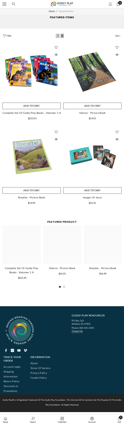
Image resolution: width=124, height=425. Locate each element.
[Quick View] (56, 55)
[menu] (4, 4)
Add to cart (31, 105)
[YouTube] (18, 350)
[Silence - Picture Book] (92, 72)
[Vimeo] (25, 350)
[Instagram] (12, 350)
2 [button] (64, 287)
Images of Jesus (92, 197)
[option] (21, 253)
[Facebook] (6, 350)
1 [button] (60, 287)
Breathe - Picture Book (31, 197)
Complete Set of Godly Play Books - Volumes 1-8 (31, 112)
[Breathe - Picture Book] (31, 156)
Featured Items (66, 11)
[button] (58, 36)
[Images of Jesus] (92, 156)
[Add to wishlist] (56, 47)
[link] (33, 420)
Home (52, 11)
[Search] (14, 4)
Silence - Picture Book (92, 112)
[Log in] (110, 4)
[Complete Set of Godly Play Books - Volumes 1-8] (31, 72)
